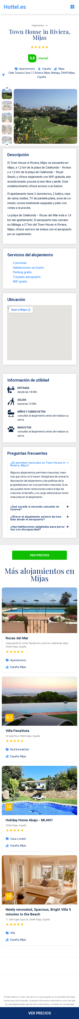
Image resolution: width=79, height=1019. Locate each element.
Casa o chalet (18, 838)
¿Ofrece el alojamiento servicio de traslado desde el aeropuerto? (36, 518)
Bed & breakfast (19, 749)
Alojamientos (38, 25)
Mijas (23, 667)
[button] (72, 7)
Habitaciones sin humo (28, 267)
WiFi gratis (20, 281)
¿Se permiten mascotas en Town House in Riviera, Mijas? (37, 464)
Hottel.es (15, 7)
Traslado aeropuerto (27, 277)
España (14, 667)
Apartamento (27, 68)
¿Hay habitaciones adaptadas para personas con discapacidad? (37, 528)
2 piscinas (20, 263)
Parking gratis (22, 272)
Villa (12, 932)
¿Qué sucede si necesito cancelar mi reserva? (34, 508)
